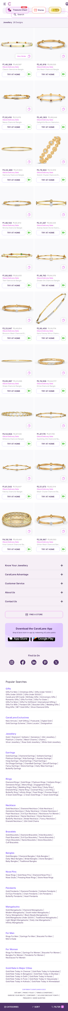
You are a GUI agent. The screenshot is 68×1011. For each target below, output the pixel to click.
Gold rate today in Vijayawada (43, 979)
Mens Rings (27, 784)
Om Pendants (45, 894)
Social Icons (20, 641)
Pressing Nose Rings (27, 877)
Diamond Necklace (29, 808)
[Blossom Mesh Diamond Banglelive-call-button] (29, 338)
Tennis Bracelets (46, 837)
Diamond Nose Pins (41, 875)
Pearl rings (38, 792)
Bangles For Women (14, 955)
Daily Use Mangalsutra (40, 920)
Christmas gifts (26, 692)
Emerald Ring (11, 790)
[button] (37, 1007)
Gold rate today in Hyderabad (45, 971)
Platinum (9, 739)
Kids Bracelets (45, 835)
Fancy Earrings (12, 766)
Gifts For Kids (26, 699)
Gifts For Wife (12, 704)
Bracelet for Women (51, 952)
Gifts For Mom (12, 702)
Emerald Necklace (14, 821)
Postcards (35, 721)
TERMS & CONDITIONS (44, 992)
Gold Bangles (11, 856)
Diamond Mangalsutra (33, 910)
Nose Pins (11, 871)
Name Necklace (28, 816)
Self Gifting (24, 721)
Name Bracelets (29, 840)
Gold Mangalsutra (13, 910)
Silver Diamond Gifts (40, 707)
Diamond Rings (12, 782)
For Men (10, 933)
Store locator (33, 723)
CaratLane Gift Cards (15, 697)
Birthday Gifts (32, 697)
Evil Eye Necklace (29, 813)
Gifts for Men (12, 692)
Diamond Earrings (27, 756)
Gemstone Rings (13, 784)
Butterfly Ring (12, 792)
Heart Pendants (31, 896)
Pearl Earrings (40, 761)
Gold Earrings (11, 756)
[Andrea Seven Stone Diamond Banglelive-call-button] (63, 232)
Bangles (10, 852)
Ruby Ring (48, 787)
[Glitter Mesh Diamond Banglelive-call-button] (63, 549)
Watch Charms (30, 739)
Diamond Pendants (29, 891)
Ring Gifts (10, 707)
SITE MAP (17, 992)
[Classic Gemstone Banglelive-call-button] (29, 74)
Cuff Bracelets (12, 842)
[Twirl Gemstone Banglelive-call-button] (29, 285)
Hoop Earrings (12, 761)
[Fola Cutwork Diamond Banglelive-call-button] (29, 549)
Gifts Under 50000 (32, 694)
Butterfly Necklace (14, 818)
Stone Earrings (27, 766)
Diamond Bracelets (29, 835)
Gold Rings (25, 782)
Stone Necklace (44, 816)
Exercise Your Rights (16, 995)
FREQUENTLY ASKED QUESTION (34, 998)
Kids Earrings (28, 758)
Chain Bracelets (13, 840)
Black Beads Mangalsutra (36, 915)
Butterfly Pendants (14, 896)
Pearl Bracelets (12, 837)
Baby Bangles (12, 861)
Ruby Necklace (32, 811)
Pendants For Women (34, 955)
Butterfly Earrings (13, 768)
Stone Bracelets (45, 840)
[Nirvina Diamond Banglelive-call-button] (29, 232)
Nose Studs (11, 877)
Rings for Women (13, 952)
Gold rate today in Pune (17, 979)
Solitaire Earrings (44, 756)
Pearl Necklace (12, 813)
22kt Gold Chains (31, 821)
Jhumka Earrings (43, 758)
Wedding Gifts (52, 704)
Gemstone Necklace (15, 811)
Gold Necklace (12, 808)
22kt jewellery (48, 737)
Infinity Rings (25, 792)
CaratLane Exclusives (17, 717)
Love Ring (48, 790)
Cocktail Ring (37, 790)
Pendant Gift (25, 704)
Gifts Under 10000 (43, 692)
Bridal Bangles (31, 858)
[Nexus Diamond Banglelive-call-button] (29, 127)
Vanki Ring (37, 787)
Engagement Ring (42, 784)
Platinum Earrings (13, 758)
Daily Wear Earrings (44, 766)
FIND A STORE (36, 614)
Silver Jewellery (13, 742)
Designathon (46, 723)
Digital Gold (46, 721)
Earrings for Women (31, 952)
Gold (8, 737)
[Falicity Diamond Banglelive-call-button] (29, 496)
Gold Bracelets (12, 835)
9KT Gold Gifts (22, 707)
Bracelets (11, 831)
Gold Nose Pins (24, 875)
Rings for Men (12, 936)
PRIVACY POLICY (28, 992)
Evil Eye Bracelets (29, 837)
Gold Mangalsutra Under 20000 (20, 917)
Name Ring (24, 790)
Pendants (11, 888)
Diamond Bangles (27, 856)
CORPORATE (31, 995)
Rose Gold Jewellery (31, 742)
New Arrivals (11, 721)
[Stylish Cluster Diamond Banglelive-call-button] (63, 179)
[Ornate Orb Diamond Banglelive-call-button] (63, 285)
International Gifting (46, 702)
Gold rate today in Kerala (40, 976)
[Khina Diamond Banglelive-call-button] (63, 391)
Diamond (16, 737)
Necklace (10, 805)
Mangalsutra (12, 906)
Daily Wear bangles (14, 858)
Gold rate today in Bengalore (19, 974)
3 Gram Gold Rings (14, 795)
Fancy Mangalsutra (14, 915)
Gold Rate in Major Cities (19, 968)
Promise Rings (51, 792)
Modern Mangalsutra (15, 912)
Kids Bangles (42, 856)
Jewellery (11, 733)
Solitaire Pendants (47, 891)
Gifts (8, 688)
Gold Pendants (12, 891)
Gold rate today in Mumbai (46, 974)
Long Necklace (12, 816)
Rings (9, 778)
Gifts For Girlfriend (28, 702)
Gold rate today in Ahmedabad (45, 981)
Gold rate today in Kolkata (18, 981)
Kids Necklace (46, 808)
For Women (12, 949)
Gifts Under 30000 (14, 694)
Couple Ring (11, 787)
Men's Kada (11, 939)
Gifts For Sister (40, 699)
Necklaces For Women (49, 813)
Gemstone (35, 737)
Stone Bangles (45, 858)
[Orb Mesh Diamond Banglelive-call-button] (63, 74)
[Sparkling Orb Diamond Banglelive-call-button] (63, 443)
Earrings (10, 752)
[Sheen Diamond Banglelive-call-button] (29, 391)
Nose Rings (11, 875)
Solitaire (25, 737)
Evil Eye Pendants (14, 894)
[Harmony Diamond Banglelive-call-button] (29, 179)
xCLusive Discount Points (48, 995)
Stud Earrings (26, 761)
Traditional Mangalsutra (46, 917)
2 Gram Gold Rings (32, 795)
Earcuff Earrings (50, 763)
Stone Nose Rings (45, 877)
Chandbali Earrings (32, 763)
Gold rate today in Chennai (18, 971)
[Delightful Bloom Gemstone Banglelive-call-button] (63, 127)
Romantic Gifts (12, 699)
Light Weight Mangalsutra (17, 920)
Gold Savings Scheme (15, 723)
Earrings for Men (27, 936)
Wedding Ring (24, 787)
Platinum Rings (38, 782)
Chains (42, 739)
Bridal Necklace (31, 818)
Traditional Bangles (28, 861)
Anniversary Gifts (47, 697)
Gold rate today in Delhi (17, 976)
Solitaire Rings (53, 782)
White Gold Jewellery (51, 742)
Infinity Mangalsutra (14, 922)
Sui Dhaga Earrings (14, 763)
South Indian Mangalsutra (37, 912)
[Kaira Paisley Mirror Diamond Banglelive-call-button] (63, 338)
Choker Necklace (49, 811)
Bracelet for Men (44, 936)
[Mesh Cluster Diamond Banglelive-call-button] (63, 496)
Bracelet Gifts (38, 704)
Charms (18, 739)
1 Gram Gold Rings (50, 795)
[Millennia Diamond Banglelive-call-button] (29, 443)
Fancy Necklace (47, 818)
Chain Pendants (30, 894)
